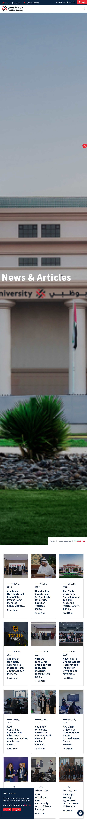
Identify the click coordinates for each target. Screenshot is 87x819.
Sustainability (60, 2)
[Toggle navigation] (83, 9)
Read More (27, 805)
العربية (83, 2)
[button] (84, 146)
